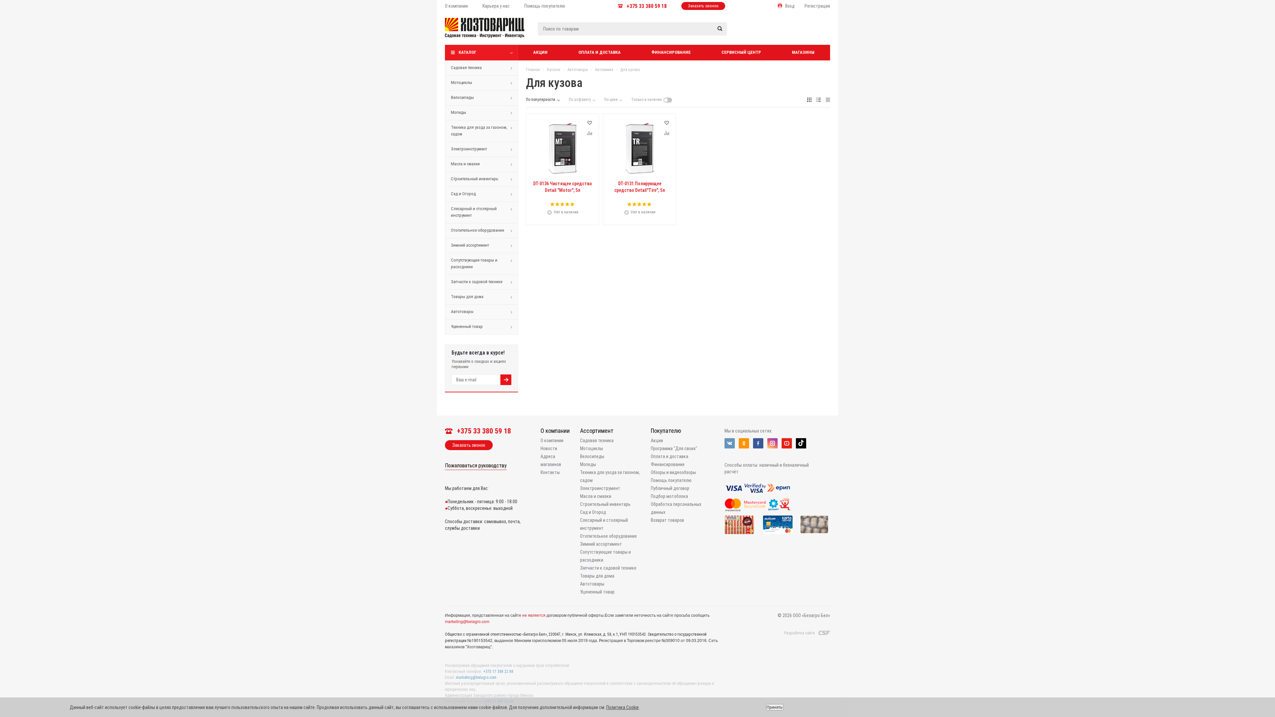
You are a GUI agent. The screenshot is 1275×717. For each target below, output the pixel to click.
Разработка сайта (799, 633)
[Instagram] (772, 443)
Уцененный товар (467, 326)
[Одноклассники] (744, 443)
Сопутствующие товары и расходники (474, 263)
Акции (540, 52)
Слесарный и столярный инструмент (474, 212)
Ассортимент (597, 430)
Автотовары (462, 311)
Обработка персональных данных (676, 508)
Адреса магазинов (551, 460)
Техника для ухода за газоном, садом (479, 130)
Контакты (550, 472)
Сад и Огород (463, 193)
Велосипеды (462, 97)
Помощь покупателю (671, 480)
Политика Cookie (622, 707)
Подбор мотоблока (669, 496)
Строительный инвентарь (474, 178)
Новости (549, 448)
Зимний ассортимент (470, 245)
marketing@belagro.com (467, 621)
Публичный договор (670, 488)
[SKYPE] (801, 443)
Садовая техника (466, 67)
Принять (775, 707)
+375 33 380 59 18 (647, 6)
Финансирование (671, 52)
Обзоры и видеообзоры (673, 472)
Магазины (803, 52)
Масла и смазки (465, 163)
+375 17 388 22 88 (498, 671)
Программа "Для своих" (674, 448)
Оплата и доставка (599, 52)
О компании (555, 430)
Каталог (467, 52)
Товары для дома (467, 296)
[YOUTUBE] (787, 443)
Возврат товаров (667, 520)
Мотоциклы (461, 82)
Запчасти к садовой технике (476, 281)
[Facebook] (758, 443)
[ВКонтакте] (729, 443)
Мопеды (458, 112)
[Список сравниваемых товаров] (759, 33)
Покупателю (666, 430)
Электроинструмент (469, 148)
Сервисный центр (741, 52)
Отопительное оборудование (477, 230)
